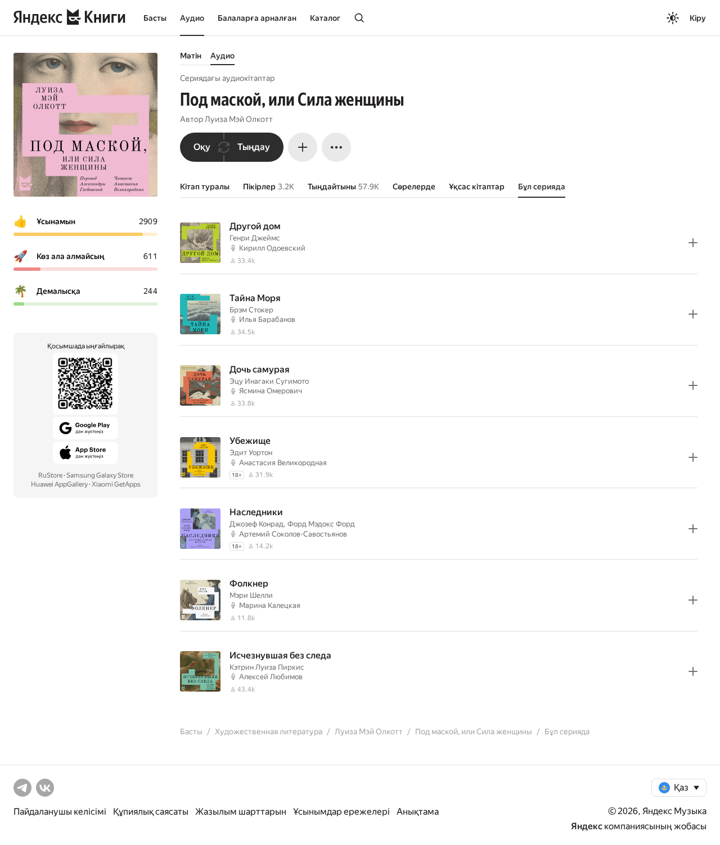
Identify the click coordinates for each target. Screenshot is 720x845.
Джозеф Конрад (257, 524)
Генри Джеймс (255, 238)
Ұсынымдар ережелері (341, 811)
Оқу (202, 147)
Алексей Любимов (271, 677)
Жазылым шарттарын (240, 811)
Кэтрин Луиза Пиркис (267, 667)
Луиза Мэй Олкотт (239, 119)
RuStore (50, 475)
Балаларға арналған (257, 17)
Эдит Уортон (251, 452)
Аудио (192, 17)
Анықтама (418, 811)
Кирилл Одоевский (272, 248)
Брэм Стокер (251, 310)
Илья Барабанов (267, 319)
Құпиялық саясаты (150, 811)
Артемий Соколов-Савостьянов (293, 534)
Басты (154, 17)
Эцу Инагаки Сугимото (269, 381)
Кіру (698, 17)
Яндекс (586, 826)
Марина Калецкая (269, 605)
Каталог (325, 17)
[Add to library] (693, 242)
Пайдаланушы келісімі (60, 811)
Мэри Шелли (251, 595)
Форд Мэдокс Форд (321, 524)
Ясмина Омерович (270, 391)
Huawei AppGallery (59, 484)
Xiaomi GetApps (116, 484)
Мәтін (190, 55)
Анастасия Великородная (283, 462)
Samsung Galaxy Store (99, 475)
